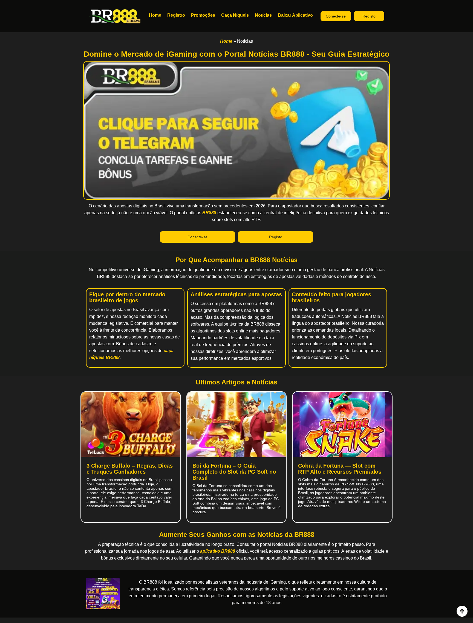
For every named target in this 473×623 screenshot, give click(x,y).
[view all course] (462, 611)
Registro (176, 15)
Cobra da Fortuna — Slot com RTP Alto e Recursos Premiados (339, 469)
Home (155, 15)
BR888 (209, 212)
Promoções (203, 15)
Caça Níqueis (235, 15)
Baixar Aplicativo (295, 15)
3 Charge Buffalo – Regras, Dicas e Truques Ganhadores (129, 469)
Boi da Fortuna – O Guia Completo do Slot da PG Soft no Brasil (234, 472)
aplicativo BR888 (218, 551)
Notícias (263, 15)
